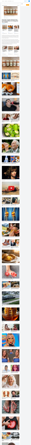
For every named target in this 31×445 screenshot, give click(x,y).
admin (5, 23)
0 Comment (11, 23)
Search (22, 3)
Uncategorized (3, 23)
